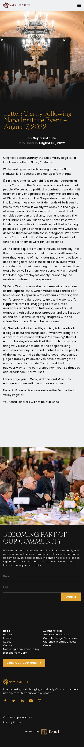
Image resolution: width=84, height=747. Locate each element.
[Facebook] (5, 701)
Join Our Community (24, 663)
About (7, 641)
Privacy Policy (12, 722)
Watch (7, 634)
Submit (71, 596)
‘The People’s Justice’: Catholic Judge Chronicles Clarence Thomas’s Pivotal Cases (60, 640)
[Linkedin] (22, 701)
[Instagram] (39, 701)
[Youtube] (31, 701)
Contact (8, 645)
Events (7, 638)
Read (6, 630)
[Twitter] (14, 701)
